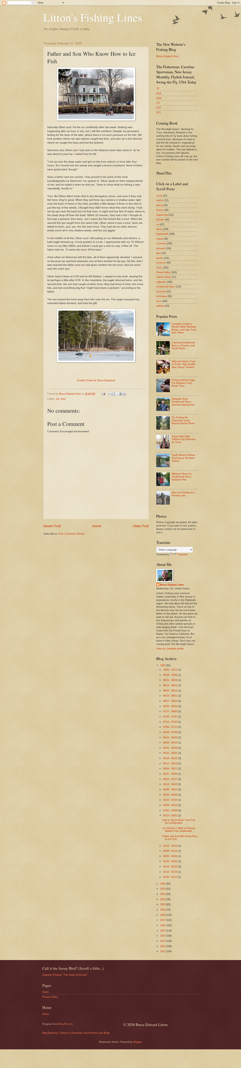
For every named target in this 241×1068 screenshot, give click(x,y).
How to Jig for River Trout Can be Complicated (178, 821)
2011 (163, 951)
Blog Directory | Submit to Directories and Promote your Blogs (76, 1032)
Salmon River (163, 277)
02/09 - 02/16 (170, 851)
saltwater (161, 281)
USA (158, 93)
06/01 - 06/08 (170, 747)
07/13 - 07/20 (170, 721)
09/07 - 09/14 (170, 690)
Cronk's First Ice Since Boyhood (96, 380)
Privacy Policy (50, 996)
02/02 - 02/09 (170, 856)
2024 (163, 883)
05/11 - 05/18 (170, 763)
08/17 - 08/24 (170, 701)
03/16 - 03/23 (170, 799)
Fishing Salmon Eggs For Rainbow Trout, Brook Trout (183, 383)
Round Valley (163, 272)
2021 (163, 899)
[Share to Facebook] (121, 394)
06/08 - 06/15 (170, 742)
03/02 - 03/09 (170, 810)
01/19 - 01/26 (170, 866)
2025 (163, 665)
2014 (163, 935)
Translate (182, 554)
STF (158, 107)
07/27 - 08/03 (170, 711)
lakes (159, 229)
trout (63, 398)
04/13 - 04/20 (170, 784)
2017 (163, 920)
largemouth (162, 233)
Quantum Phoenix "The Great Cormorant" (65, 974)
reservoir (161, 262)
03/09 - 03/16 (170, 805)
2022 (163, 894)
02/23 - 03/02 (170, 815)
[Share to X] (117, 394)
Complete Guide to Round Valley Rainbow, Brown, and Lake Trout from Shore (184, 328)
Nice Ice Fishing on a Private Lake (183, 494)
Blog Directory (66, 1023)
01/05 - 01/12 (170, 876)
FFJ (158, 112)
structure (161, 291)
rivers (159, 267)
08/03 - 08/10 (170, 706)
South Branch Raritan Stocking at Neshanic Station (183, 458)
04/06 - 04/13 (170, 789)
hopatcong (162, 214)
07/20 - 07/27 (170, 716)
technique (161, 296)
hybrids (160, 219)
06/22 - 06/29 (170, 737)
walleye (160, 305)
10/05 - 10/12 (170, 669)
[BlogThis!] (114, 394)
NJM (158, 98)
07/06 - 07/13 (170, 727)
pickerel (160, 248)
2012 (163, 946)
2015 (163, 930)
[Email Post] (103, 393)
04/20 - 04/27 (170, 779)
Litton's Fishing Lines (92, 17)
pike (158, 253)
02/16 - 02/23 (170, 845)
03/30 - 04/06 (170, 794)
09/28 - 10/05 (170, 675)
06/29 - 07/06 (170, 732)
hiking (159, 205)
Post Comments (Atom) (71, 533)
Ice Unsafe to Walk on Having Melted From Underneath (178, 829)
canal (159, 195)
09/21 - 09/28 (170, 680)
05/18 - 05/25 (170, 758)
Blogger (137, 1041)
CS (158, 103)
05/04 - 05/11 (170, 768)
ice (57, 398)
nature (159, 238)
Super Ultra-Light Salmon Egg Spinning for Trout (183, 439)
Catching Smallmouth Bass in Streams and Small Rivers (183, 345)
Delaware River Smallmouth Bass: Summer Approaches (183, 401)
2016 (163, 925)
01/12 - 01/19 (170, 871)
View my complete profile (170, 648)
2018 (163, 915)
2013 (163, 941)
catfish (160, 200)
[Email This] (110, 394)
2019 (163, 909)
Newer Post (52, 526)
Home (96, 526)
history (160, 210)
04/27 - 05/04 (170, 773)
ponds (159, 258)
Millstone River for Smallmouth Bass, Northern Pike (182, 476)
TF (157, 88)
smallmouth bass (165, 286)
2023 (163, 888)
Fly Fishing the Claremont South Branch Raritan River (183, 420)
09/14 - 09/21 (170, 685)
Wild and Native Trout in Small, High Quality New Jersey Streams (183, 364)
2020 (163, 904)
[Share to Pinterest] (124, 394)
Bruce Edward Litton (167, 56)
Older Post (141, 526)
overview (161, 243)
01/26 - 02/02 (170, 861)
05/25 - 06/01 (170, 753)
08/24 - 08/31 (170, 695)
